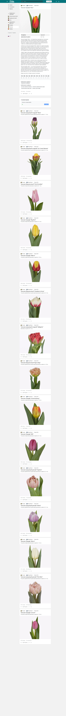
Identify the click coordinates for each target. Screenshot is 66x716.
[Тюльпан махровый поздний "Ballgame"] (35, 339)
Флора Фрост (30, 5)
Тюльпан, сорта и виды (36, 88)
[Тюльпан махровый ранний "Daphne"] (35, 482)
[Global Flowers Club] (12, 1)
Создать (49, 1)
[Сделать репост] (30, 93)
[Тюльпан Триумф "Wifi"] (35, 447)
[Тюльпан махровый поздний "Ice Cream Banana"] (35, 161)
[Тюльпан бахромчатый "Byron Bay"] (35, 375)
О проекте (10, 32)
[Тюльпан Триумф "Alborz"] (35, 554)
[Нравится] (22, 93)
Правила (14, 32)
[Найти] (22, 1)
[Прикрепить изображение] (22, 104)
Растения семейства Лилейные (26, 86)
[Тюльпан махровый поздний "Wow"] (35, 125)
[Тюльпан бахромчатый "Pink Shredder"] (35, 197)
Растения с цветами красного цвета (39, 86)
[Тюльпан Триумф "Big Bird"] (35, 232)
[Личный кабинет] (59, 1)
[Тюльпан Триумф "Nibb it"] (35, 268)
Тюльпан (23, 5)
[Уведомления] (56, 1)
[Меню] (7, 1)
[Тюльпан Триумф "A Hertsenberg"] (35, 411)
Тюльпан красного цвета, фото (26, 88)
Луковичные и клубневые (25, 83)
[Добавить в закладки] (32, 93)
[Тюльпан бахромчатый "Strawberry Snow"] (35, 304)
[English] (10, 36)
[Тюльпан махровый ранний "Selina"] (35, 518)
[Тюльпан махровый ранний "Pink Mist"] (35, 589)
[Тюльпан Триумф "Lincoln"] (35, 625)
